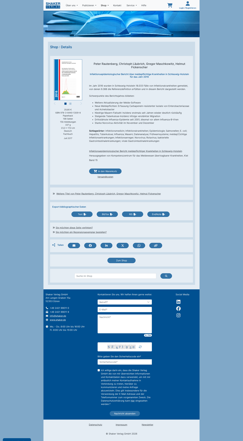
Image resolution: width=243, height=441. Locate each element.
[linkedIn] (178, 301)
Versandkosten (105, 176)
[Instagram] (178, 315)
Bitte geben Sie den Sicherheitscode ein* (119, 356)
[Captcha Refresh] (140, 347)
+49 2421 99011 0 (59, 308)
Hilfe (144, 5)
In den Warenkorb (107, 171)
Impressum (121, 424)
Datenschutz (95, 424)
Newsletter (147, 424)
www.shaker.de (58, 319)
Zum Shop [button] (121, 260)
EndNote (156, 214)
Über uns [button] (71, 5)
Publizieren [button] (88, 5)
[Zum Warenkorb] (169, 5)
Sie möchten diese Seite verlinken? (74, 227)
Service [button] (131, 5)
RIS (130, 214)
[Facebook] (178, 308)
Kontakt (117, 5)
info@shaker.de (58, 315)
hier (133, 400)
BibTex (105, 214)
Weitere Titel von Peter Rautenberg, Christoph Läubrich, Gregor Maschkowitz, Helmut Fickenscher (108, 193)
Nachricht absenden (124, 413)
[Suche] (166, 276)
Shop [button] (105, 5)
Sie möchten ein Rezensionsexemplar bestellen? (81, 232)
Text (80, 214)
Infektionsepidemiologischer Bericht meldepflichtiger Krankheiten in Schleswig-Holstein (135, 151)
